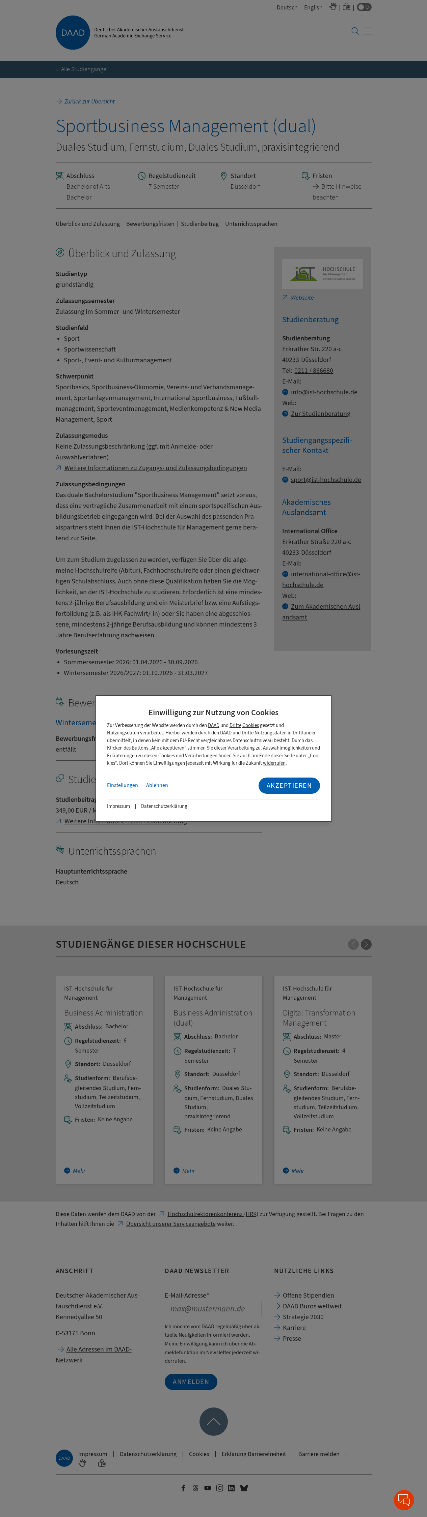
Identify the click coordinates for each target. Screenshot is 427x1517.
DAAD (213, 725)
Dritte (235, 725)
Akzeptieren (289, 785)
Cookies (250, 725)
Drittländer (304, 733)
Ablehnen (157, 785)
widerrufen (274, 763)
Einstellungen (122, 785)
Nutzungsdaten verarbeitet (135, 733)
